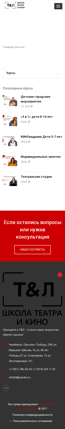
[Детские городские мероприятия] (10, 100)
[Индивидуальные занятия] (10, 160)
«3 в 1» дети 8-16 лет (37, 116)
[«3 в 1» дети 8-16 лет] (10, 120)
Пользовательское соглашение (32, 421)
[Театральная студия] (10, 180)
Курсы (10, 73)
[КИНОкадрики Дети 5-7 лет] (10, 140)
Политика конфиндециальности (32, 414)
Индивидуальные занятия (40, 156)
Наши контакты (32, 249)
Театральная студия (36, 176)
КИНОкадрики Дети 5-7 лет (41, 136)
